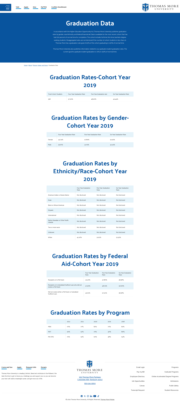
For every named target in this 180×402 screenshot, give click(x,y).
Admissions (174, 381)
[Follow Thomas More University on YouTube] (94, 396)
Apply (26, 7)
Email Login (140, 367)
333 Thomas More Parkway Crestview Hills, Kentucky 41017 (90, 378)
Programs (175, 367)
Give (34, 7)
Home (25, 65)
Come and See (7, 367)
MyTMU (44, 7)
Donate (44, 367)
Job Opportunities (138, 381)
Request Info (31, 367)
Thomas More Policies (107, 399)
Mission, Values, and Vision (40, 65)
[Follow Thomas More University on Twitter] (85, 396)
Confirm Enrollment (58, 7)
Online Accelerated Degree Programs (165, 376)
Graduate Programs (171, 372)
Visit (17, 7)
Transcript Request (138, 390)
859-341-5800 (90, 383)
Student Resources (171, 390)
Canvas (142, 385)
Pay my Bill (141, 372)
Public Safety (173, 385)
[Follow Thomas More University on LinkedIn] (91, 396)
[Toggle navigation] (5, 7)
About (30, 65)
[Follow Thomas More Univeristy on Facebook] (82, 396)
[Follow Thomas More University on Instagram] (88, 396)
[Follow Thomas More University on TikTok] (98, 396)
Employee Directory (137, 376)
